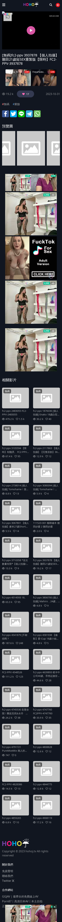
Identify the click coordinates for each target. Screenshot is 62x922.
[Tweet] (13, 113)
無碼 (6, 104)
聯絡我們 (7, 876)
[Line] (21, 113)
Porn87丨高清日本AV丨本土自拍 (22, 901)
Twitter (7, 881)
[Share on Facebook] (5, 113)
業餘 (17, 104)
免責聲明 (7, 871)
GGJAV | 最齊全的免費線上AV (20, 896)
